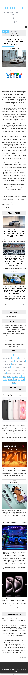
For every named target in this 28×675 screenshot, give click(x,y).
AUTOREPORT (14, 8)
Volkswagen (10, 379)
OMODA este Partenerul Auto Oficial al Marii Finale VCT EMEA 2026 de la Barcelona (14, 523)
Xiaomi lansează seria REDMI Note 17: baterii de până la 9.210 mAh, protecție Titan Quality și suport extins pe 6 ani (14, 439)
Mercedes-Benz (18, 367)
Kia (24, 361)
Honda (12, 361)
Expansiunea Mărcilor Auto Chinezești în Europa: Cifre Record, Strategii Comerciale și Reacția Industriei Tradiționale (14, 335)
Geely (24, 358)
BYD (15, 355)
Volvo (16, 379)
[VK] (11, 76)
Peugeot (9, 373)
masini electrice (6, 367)
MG (24, 367)
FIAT (17, 358)
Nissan (23, 370)
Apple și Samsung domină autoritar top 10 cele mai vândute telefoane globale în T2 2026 (14, 394)
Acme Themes (14, 671)
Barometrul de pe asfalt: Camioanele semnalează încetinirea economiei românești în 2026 (14, 639)
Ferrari (13, 358)
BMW (12, 355)
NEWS (11, 192)
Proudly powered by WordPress (9, 669)
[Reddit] (12, 74)
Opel (5, 373)
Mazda (12, 367)
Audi (4, 355)
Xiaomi (22, 379)
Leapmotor (14, 364)
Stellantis (9, 376)
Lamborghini (8, 364)
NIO (19, 370)
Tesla (23, 376)
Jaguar (21, 361)
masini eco (20, 364)
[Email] (9, 74)
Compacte (4, 358)
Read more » (16, 431)
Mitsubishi (9, 370)
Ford (20, 358)
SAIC (23, 373)
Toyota (5, 379)
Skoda (4, 376)
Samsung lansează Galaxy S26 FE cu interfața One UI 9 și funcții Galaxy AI (14, 481)
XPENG (13, 382)
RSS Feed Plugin (24, 657)
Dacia (9, 358)
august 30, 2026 (8, 229)
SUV (20, 376)
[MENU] (26, 27)
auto (19, 48)
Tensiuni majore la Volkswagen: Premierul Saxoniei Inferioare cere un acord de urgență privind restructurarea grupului (14, 344)
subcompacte (15, 376)
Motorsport (14, 370)
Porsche (17, 192)
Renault (18, 373)
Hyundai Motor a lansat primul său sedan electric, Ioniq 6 (20, 198)
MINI (4, 370)
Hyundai (16, 361)
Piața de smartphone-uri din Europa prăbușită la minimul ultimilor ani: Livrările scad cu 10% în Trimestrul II (14, 569)
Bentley (7, 355)
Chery (19, 355)
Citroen (23, 355)
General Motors (6, 361)
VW (19, 379)
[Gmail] (21, 74)
